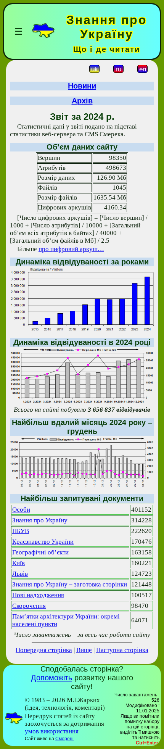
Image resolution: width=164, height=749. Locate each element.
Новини (82, 86)
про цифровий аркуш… (71, 249)
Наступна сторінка (122, 650)
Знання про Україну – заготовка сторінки (69, 584)
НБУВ (20, 531)
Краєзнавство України (43, 541)
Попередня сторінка (44, 650)
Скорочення (29, 605)
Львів (20, 573)
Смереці (64, 738)
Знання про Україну (40, 520)
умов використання (52, 731)
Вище (84, 650)
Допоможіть (51, 677)
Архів (82, 101)
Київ (18, 563)
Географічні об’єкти (40, 552)
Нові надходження (38, 595)
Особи (21, 509)
